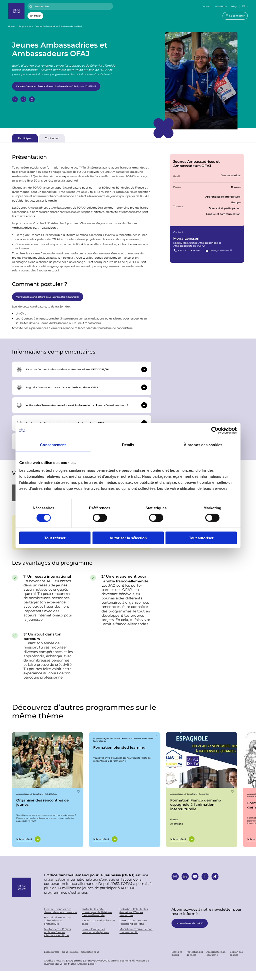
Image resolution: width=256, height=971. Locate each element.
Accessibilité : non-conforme (216, 953)
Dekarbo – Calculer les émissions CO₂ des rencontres (134, 912)
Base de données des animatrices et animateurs (57, 920)
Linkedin (185, 876)
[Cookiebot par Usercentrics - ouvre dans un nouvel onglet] (215, 430)
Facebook (205, 876)
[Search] (31, 6)
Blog (233, 6)
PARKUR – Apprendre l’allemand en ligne (133, 922)
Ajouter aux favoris (15, 99)
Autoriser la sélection (128, 538)
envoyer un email (220, 250)
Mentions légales (177, 953)
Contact (206, 6)
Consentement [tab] (53, 445)
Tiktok (215, 876)
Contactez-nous (90, 951)
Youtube (195, 876)
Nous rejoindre (70, 951)
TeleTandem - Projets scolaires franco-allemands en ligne (57, 932)
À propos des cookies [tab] (203, 445)
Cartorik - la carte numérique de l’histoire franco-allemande (97, 912)
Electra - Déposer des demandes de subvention (60, 910)
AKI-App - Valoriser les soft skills (98, 922)
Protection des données (194, 953)
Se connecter (237, 15)
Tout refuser (55, 538)
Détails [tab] (128, 445)
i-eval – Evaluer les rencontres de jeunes (95, 930)
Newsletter (221, 6)
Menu (37, 15)
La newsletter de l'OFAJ (190, 923)
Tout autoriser (201, 538)
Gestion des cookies (236, 953)
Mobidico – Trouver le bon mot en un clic (136, 930)
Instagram (175, 876)
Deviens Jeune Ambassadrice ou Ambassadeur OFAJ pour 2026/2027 (56, 86)
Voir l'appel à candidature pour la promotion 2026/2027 (47, 296)
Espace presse (51, 951)
